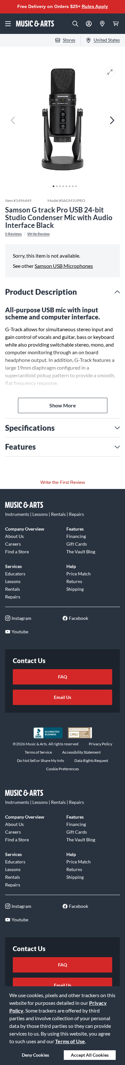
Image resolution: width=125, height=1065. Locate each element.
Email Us (62, 697)
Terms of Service (38, 752)
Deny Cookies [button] (35, 1055)
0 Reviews (13, 234)
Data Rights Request (91, 760)
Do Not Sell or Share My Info (40, 760)
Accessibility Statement (81, 752)
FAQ (62, 676)
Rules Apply (95, 6)
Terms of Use (70, 1041)
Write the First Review (62, 482)
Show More (62, 405)
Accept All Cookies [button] (90, 1055)
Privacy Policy (100, 743)
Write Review (38, 234)
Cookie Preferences (62, 768)
